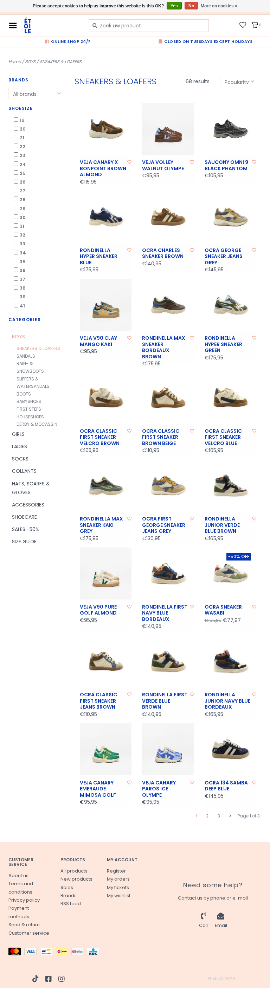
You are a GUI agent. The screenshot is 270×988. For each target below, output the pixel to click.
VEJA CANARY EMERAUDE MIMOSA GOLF (98, 789)
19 (22, 120)
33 (22, 243)
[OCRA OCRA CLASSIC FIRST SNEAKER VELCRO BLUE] (231, 398)
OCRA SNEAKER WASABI (223, 610)
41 (22, 306)
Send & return (24, 924)
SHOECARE (24, 516)
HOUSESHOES (30, 417)
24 (23, 164)
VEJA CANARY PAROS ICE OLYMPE (159, 789)
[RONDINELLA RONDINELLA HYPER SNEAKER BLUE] (106, 217)
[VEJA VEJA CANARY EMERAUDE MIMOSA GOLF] (106, 749)
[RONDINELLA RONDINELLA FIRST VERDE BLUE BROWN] (168, 662)
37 (22, 279)
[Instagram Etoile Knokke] (62, 978)
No (191, 6)
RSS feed (70, 903)
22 (22, 146)
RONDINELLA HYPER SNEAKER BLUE (98, 256)
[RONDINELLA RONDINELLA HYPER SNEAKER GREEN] (231, 305)
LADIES (19, 446)
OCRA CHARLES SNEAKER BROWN (163, 253)
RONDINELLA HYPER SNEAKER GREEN (223, 344)
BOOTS (24, 394)
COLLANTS (24, 471)
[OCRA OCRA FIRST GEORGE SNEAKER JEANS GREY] (168, 486)
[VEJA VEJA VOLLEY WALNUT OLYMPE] (168, 129)
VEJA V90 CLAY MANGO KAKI (98, 341)
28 (23, 199)
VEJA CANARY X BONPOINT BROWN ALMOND (103, 168)
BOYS (30, 62)
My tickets (118, 887)
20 (23, 129)
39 (23, 296)
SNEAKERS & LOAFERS (61, 62)
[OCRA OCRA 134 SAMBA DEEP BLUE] (231, 749)
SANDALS (26, 356)
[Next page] (230, 816)
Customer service (28, 933)
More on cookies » (219, 6)
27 (22, 190)
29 (23, 208)
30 (23, 217)
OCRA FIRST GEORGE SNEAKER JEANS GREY (163, 525)
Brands (68, 895)
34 (23, 253)
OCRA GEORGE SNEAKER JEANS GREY (224, 256)
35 (23, 261)
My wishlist (118, 895)
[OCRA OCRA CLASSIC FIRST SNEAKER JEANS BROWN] (106, 662)
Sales (66, 887)
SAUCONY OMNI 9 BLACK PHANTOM (226, 165)
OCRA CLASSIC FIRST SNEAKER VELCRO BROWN (100, 437)
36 (23, 270)
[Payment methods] (16, 953)
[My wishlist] (242, 24)
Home (14, 62)
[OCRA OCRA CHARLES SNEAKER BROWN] (168, 217)
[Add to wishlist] (129, 162)
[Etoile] (51, 25)
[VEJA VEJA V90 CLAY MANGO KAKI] (106, 305)
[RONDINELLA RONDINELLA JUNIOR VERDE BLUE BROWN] (231, 486)
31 (22, 226)
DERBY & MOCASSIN (37, 424)
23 (22, 155)
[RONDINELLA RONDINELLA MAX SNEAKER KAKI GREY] (106, 486)
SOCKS (20, 458)
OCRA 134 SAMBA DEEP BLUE (226, 786)
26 (23, 182)
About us (18, 875)
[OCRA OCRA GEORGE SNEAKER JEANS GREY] (231, 217)
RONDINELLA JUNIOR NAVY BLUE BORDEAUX (227, 701)
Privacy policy (24, 900)
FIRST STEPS (29, 409)
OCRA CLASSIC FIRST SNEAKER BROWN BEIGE (160, 437)
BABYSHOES (29, 401)
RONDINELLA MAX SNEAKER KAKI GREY (101, 525)
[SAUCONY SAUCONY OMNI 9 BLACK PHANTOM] (231, 129)
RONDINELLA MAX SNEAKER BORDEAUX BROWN (163, 347)
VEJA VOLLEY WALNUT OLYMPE (163, 165)
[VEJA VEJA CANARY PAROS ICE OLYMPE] (168, 749)
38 (23, 288)
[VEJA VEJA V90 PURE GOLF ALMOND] (106, 573)
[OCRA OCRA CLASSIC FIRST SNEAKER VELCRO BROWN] (106, 398)
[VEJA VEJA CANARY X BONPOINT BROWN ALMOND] (106, 129)
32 (22, 235)
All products (74, 871)
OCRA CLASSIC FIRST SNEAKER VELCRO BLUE (223, 437)
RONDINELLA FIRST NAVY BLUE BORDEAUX (164, 613)
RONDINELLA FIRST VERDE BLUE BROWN (164, 701)
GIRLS (18, 434)
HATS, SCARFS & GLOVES (31, 488)
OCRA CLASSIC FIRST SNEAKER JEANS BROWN (98, 701)
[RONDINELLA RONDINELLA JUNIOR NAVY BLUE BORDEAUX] (231, 662)
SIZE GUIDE (24, 541)
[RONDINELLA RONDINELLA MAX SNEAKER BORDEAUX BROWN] (168, 305)
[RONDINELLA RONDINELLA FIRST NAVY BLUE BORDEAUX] (168, 573)
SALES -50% (25, 529)
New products (76, 879)
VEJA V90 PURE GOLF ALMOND (98, 610)
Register (116, 871)
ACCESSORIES (28, 504)
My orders (118, 879)
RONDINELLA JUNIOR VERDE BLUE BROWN (222, 525)
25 (23, 173)
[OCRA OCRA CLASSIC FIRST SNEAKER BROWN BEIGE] (168, 398)
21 (22, 137)
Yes (174, 6)
